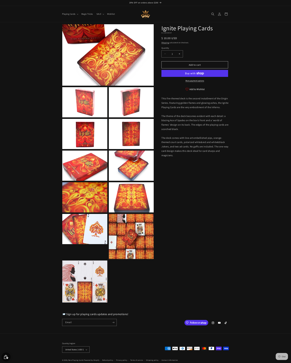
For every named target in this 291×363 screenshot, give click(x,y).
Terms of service (136, 360)
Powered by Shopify (91, 360)
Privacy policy (121, 360)
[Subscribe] (113, 322)
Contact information (170, 360)
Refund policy (107, 360)
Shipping (165, 42)
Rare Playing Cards (76, 360)
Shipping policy (152, 360)
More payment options (195, 80)
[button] (70, 14)
